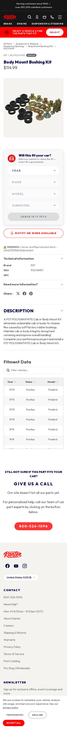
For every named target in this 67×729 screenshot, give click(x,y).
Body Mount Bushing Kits (40, 46)
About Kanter (12, 618)
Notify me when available (36, 233)
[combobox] (33, 170)
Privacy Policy (12, 647)
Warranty (9, 640)
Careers (9, 625)
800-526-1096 (33, 526)
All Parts (8, 44)
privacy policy (10, 707)
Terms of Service (14, 654)
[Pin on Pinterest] (31, 293)
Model (51, 381)
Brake (8, 24)
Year (10, 381)
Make (29, 381)
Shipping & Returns (15, 632)
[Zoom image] (33, 108)
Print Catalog (12, 661)
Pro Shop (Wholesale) (17, 668)
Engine (22, 24)
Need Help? (11, 604)
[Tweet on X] (18, 293)
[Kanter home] (7, 32)
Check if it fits (33, 216)
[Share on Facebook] (24, 293)
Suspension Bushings (14, 46)
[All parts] (59, 17)
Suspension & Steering (47, 24)
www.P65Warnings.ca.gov (18, 250)
